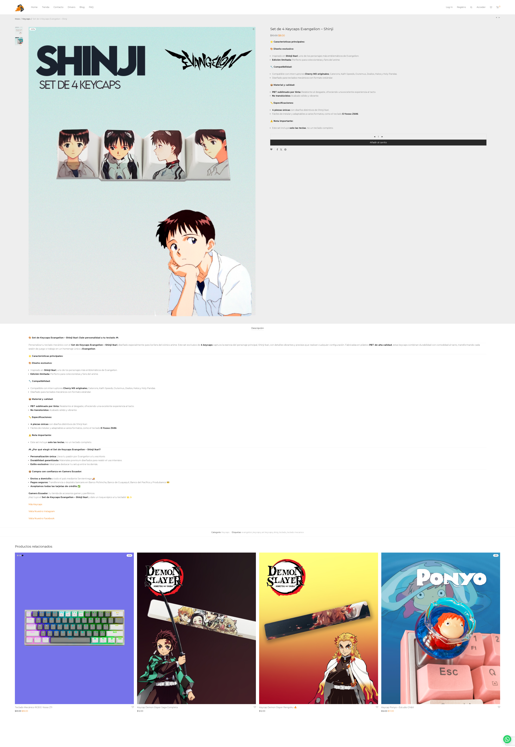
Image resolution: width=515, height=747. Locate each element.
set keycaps (267, 532)
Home (34, 7)
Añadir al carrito (378, 142)
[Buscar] (471, 7)
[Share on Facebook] (277, 149)
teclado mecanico (295, 532)
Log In (449, 7)
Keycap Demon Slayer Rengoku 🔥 (278, 707)
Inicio (17, 19)
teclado (282, 532)
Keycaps (26, 19)
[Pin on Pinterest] (285, 149)
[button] (507, 739)
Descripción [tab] (257, 328)
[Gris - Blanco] (18, 555)
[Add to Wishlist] (272, 149)
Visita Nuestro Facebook (41, 518)
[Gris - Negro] (20, 555)
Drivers (71, 7)
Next (254, 171)
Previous (30, 171)
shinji (276, 532)
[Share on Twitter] (281, 149)
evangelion (247, 532)
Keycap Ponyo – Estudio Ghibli (397, 707)
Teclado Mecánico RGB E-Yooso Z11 (33, 707)
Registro (461, 7)
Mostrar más (20, 711)
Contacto (58, 7)
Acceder (481, 7)
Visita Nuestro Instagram (42, 511)
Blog (82, 7)
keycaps (257, 532)
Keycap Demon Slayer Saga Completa (157, 707)
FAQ (91, 7)
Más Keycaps (35, 504)
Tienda (45, 7)
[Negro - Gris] (22, 555)
